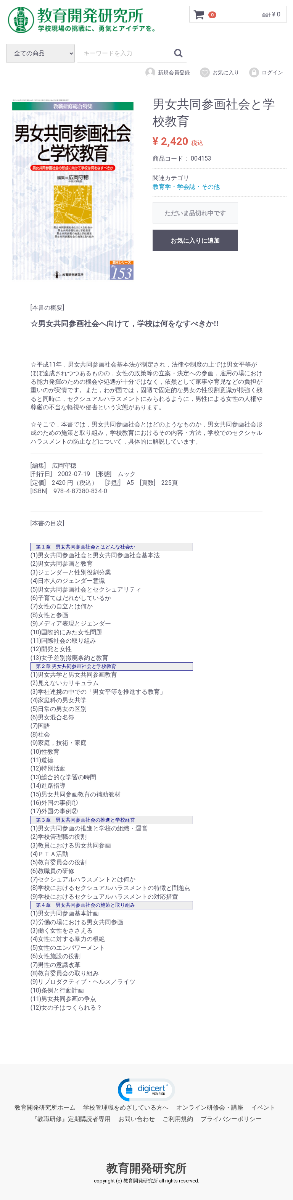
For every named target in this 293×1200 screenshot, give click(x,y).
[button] (146, 1089)
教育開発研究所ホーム (45, 1107)
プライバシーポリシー (231, 1119)
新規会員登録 (174, 72)
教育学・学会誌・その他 (186, 186)
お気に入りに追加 (195, 240)
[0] (199, 14)
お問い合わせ (136, 1119)
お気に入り (226, 72)
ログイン (272, 72)
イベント (263, 1107)
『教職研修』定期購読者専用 (71, 1119)
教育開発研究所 (146, 1168)
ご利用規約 (178, 1119)
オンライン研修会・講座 (209, 1107)
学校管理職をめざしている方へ (126, 1107)
